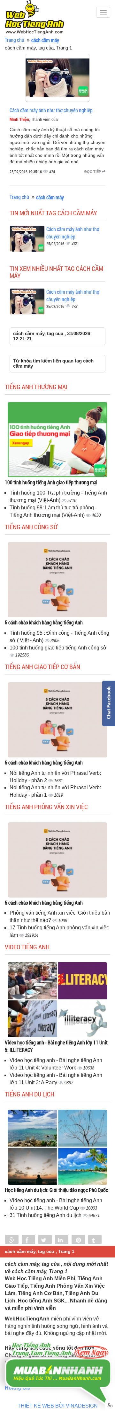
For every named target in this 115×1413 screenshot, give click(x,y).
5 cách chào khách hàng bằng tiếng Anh (44, 622)
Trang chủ (14, 39)
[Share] (11, 1240)
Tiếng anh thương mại (36, 386)
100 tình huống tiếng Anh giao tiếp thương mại (51, 482)
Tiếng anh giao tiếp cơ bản (42, 666)
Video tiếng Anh (27, 947)
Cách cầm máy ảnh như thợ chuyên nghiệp (51, 110)
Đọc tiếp (93, 172)
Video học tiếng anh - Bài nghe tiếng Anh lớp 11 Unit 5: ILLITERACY (56, 1046)
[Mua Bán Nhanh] (57, 1357)
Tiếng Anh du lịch (29, 1094)
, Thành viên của (34, 119)
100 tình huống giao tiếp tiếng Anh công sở (58, 647)
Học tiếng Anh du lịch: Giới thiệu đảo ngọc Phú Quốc (56, 1189)
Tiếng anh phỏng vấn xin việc (46, 806)
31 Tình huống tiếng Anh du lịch (46, 1215)
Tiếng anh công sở (31, 527)
